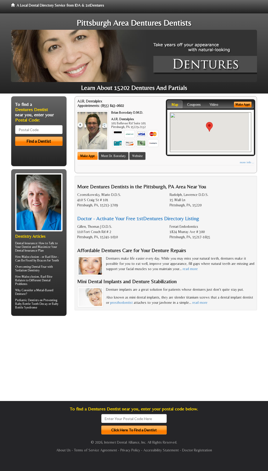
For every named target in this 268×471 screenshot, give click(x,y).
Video (214, 104)
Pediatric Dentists (27, 300)
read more (190, 269)
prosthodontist (121, 302)
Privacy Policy (130, 450)
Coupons (194, 104)
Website (137, 156)
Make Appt (87, 156)
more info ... (247, 162)
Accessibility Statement (161, 450)
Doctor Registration (197, 450)
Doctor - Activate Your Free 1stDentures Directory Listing (138, 218)
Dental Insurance (26, 243)
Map (174, 104)
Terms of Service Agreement (95, 450)
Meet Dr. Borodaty (113, 156)
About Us (63, 450)
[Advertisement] (38, 360)
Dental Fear (39, 267)
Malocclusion (30, 276)
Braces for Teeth (48, 260)
